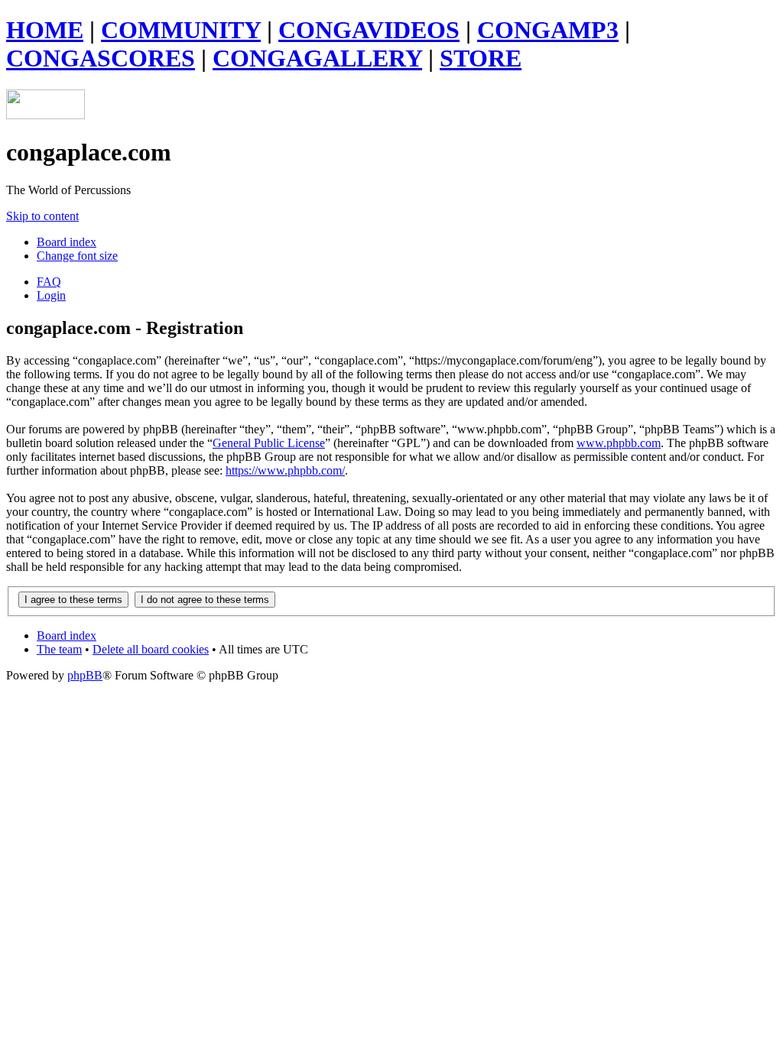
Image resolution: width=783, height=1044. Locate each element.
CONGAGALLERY (317, 58)
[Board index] (45, 115)
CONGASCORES (100, 58)
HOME (44, 30)
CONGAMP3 (548, 30)
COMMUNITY (181, 30)
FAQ (49, 281)
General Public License (269, 442)
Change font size (77, 255)
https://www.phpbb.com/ (285, 470)
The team (59, 649)
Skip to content (42, 215)
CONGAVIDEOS (369, 30)
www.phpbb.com (619, 442)
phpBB (84, 675)
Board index (66, 241)
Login (51, 295)
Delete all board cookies (151, 649)
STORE (480, 58)
